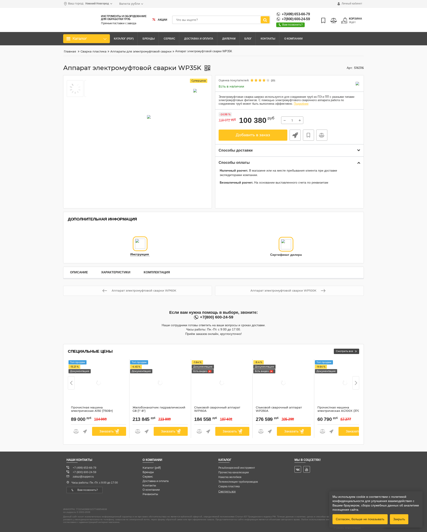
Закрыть (399, 519)
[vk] (297, 469)
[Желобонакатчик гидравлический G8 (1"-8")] (160, 384)
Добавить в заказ (253, 135)
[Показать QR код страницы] (207, 68)
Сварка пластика (229, 486)
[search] (265, 19)
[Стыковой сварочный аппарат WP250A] (283, 384)
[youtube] (306, 469)
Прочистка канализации (233, 472)
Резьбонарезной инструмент (236, 467)
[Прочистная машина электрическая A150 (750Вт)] (98, 384)
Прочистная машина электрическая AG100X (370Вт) (340, 411)
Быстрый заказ (295, 135)
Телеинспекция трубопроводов (238, 481)
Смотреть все (227, 491)
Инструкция (140, 254)
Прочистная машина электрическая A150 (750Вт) (92, 411)
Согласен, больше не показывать (360, 519)
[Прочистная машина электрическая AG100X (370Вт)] (344, 384)
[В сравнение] (321, 135)
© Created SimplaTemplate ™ (349, 527)
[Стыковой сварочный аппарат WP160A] (221, 384)
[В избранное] (308, 135)
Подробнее (301, 103)
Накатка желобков (229, 477)
